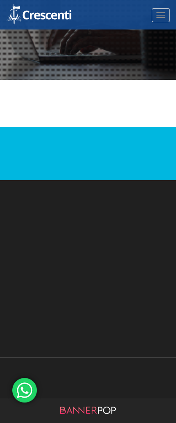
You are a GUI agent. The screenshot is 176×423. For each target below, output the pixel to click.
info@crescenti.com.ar (88, 224)
